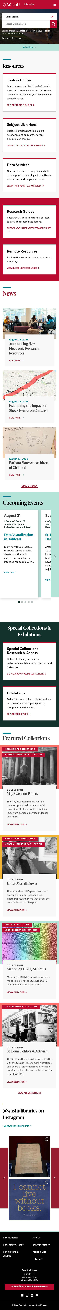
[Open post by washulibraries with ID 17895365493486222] (29, 1156)
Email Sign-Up (22, 1295)
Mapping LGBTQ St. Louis (26, 968)
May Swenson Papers (22, 793)
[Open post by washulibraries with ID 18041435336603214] (29, 1199)
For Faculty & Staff (13, 1245)
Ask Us (37, 1238)
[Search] (53, 24)
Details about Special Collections (25, 674)
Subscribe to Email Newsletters (29, 1287)
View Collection (15, 825)
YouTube (37, 1295)
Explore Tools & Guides (19, 105)
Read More (14, 361)
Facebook (32, 1295)
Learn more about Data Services (24, 186)
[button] (4, 1178)
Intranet (37, 1259)
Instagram (27, 1295)
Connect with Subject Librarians (25, 146)
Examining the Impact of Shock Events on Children (28, 408)
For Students (10, 1238)
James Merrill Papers (22, 883)
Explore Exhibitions (17, 714)
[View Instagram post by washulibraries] (47, 1173)
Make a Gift (39, 1252)
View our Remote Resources (22, 268)
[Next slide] (55, 556)
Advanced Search (10, 38)
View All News (29, 486)
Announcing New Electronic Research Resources (24, 348)
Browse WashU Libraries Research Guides (29, 228)
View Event (10, 573)
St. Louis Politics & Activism (28, 1051)
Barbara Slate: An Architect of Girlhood (29, 465)
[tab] (19, 602)
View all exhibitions (29, 1093)
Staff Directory (41, 1245)
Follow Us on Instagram (16, 1126)
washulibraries (29, 1139)
